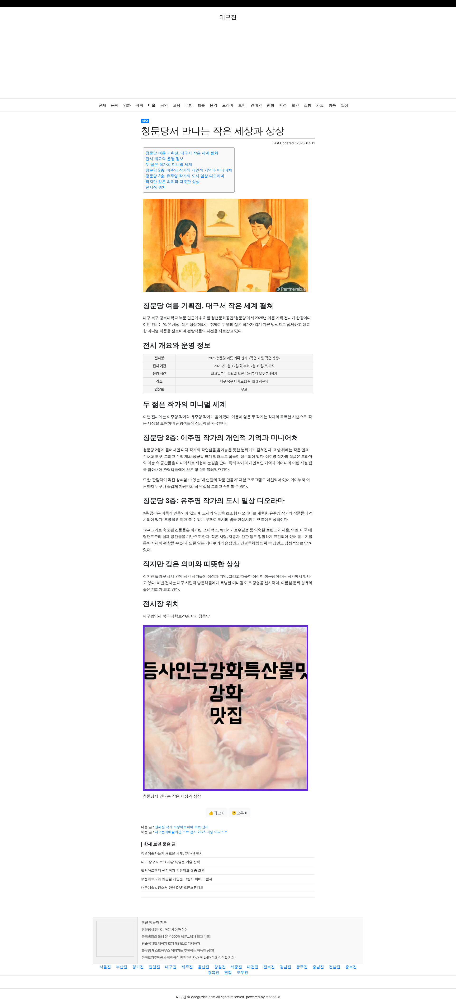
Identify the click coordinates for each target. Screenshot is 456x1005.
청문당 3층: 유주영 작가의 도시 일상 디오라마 (185, 175)
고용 (176, 105)
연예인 (256, 105)
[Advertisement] (228, 62)
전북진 (269, 966)
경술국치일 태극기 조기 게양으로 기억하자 (171, 943)
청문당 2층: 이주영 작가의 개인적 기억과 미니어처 (189, 170)
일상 (344, 105)
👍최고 (216, 812)
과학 (139, 105)
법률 (201, 105)
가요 (320, 105)
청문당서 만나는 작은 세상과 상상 (165, 929)
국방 (189, 105)
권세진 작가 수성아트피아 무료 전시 (182, 827)
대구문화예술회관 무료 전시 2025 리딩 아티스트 (191, 832)
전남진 (334, 966)
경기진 (138, 966)
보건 (295, 105)
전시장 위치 (156, 187)
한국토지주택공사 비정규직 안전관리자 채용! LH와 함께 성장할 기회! (188, 957)
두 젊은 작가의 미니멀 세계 (169, 164)
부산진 (121, 966)
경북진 (213, 972)
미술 (152, 105)
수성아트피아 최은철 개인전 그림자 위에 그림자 (176, 879)
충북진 (351, 966)
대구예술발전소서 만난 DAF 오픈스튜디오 (172, 887)
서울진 (105, 966)
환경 (283, 105)
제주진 (187, 966)
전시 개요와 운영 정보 (164, 158)
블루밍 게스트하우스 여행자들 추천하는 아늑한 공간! (178, 950)
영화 (127, 105)
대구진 (170, 966)
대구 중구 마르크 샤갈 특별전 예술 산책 (170, 862)
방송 (332, 105)
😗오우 (239, 812)
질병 (307, 105)
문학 (115, 105)
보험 (242, 105)
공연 (164, 105)
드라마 (227, 105)
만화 (270, 105)
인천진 (154, 966)
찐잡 (228, 972)
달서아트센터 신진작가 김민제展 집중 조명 (173, 870)
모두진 (242, 972)
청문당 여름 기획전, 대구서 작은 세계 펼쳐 (182, 153)
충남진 (318, 966)
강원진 (220, 966)
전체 (102, 105)
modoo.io (273, 997)
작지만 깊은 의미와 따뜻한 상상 (173, 181)
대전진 (252, 966)
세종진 (236, 966)
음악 (213, 105)
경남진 (285, 966)
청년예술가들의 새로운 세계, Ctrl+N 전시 (172, 853)
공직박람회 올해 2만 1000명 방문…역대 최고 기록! (176, 936)
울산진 (203, 966)
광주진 (302, 966)
